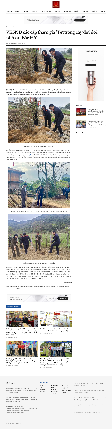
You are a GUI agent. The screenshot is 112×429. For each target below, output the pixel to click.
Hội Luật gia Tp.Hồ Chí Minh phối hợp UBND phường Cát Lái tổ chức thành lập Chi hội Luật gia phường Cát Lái (21, 361)
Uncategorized (66, 390)
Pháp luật (85, 11)
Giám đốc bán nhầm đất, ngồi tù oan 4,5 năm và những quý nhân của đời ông (97, 123)
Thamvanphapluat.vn (15, 423)
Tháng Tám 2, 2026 (12, 337)
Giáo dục (25, 11)
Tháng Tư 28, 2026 (46, 367)
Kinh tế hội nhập (46, 11)
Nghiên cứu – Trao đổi (71, 11)
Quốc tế (94, 11)
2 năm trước (92, 127)
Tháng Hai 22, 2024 (11, 43)
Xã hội (103, 11)
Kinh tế (34, 11)
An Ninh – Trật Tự (13, 11)
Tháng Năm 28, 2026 (46, 333)
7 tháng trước (92, 117)
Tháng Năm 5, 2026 (12, 365)
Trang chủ (8, 26)
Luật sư (57, 11)
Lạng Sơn (30, 155)
